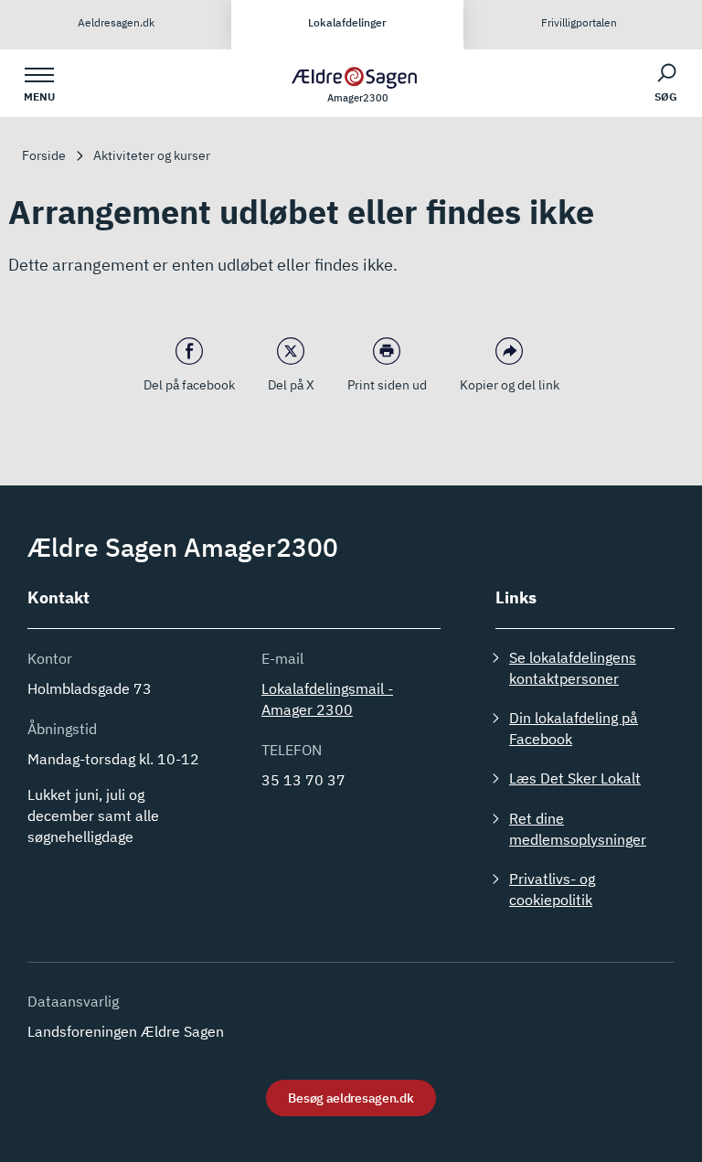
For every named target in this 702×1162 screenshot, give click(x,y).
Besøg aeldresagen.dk (350, 1098)
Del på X (291, 385)
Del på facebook (189, 385)
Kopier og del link (509, 385)
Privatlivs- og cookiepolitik (552, 889)
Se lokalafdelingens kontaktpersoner (572, 668)
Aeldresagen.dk (116, 22)
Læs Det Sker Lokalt (575, 778)
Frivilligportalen (579, 22)
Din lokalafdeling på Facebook (573, 728)
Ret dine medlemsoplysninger (577, 828)
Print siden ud (387, 385)
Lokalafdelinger (347, 22)
